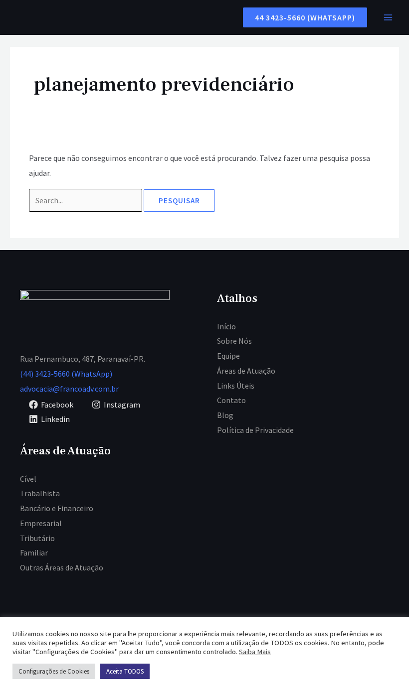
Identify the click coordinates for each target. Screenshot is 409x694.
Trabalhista (40, 493)
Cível (28, 479)
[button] (301, 17)
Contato (231, 400)
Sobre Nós (234, 341)
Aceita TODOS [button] (125, 671)
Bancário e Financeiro (56, 508)
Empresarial (41, 523)
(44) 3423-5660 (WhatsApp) (66, 374)
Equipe (228, 356)
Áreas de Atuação (246, 371)
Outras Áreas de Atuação (61, 567)
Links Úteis (235, 386)
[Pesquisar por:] (86, 200)
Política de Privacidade (255, 430)
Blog (225, 415)
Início (226, 326)
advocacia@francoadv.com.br (69, 389)
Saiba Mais (255, 651)
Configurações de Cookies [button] (53, 671)
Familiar (34, 552)
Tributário (37, 538)
